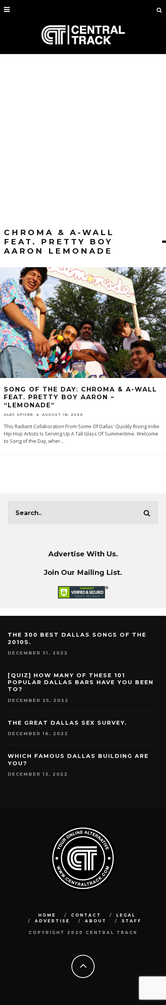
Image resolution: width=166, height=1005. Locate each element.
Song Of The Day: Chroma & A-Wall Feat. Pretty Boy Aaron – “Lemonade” (80, 397)
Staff (132, 921)
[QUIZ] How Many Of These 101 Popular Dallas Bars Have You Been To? (81, 682)
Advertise (52, 921)
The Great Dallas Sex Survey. (67, 722)
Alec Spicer (18, 414)
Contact (86, 915)
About (96, 921)
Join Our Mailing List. (83, 572)
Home (47, 915)
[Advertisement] (83, 141)
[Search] (159, 9)
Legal (126, 915)
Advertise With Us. (83, 553)
